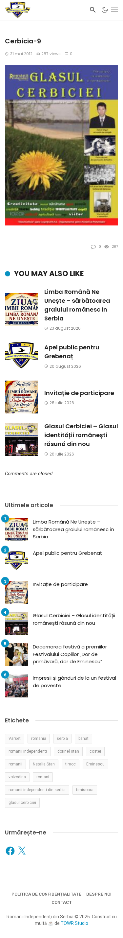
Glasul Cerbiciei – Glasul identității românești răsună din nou (81, 435)
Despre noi (99, 894)
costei (95, 751)
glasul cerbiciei (22, 802)
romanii (15, 764)
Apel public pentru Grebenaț (71, 351)
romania (38, 738)
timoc (70, 764)
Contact (61, 902)
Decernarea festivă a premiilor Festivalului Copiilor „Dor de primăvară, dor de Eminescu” (70, 654)
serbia (62, 738)
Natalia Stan (44, 764)
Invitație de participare (79, 393)
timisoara (84, 789)
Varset (15, 738)
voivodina (17, 777)
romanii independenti (28, 751)
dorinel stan (68, 751)
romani (42, 777)
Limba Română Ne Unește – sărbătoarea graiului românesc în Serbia (77, 305)
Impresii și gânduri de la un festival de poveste (74, 681)
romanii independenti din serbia (37, 789)
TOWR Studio (74, 923)
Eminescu (95, 764)
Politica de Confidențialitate (46, 894)
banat (83, 738)
